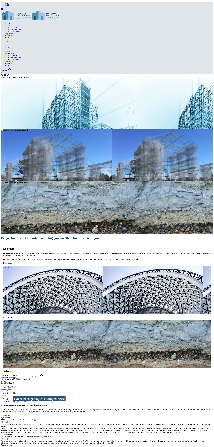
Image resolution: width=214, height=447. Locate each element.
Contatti (8, 38)
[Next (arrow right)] (4, 397)
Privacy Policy (6, 391)
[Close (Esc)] (2, 395)
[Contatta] (5, 75)
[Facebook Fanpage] (2, 9)
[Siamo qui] (8, 75)
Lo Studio (9, 26)
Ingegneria (9, 34)
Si (2, 422)
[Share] (4, 395)
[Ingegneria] (107, 290)
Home (7, 24)
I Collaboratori (15, 32)
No (6, 422)
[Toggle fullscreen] (6, 395)
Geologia (8, 36)
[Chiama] (2, 75)
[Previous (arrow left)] (2, 397)
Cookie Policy (6, 389)
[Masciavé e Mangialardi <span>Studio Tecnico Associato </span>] (31, 20)
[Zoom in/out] (8, 395)
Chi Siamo (13, 28)
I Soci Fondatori (15, 30)
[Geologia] (107, 344)
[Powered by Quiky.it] (37, 393)
